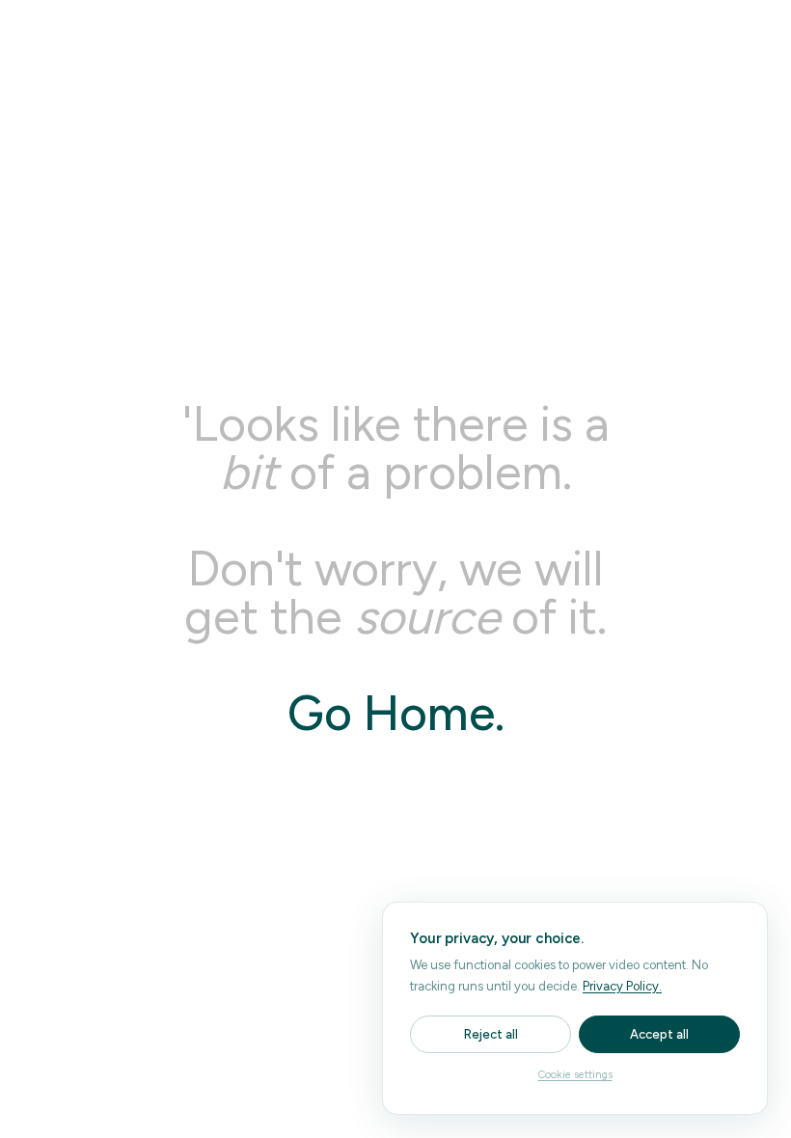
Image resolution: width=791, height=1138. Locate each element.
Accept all (659, 1034)
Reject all (491, 1034)
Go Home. (396, 713)
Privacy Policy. (622, 986)
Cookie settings (575, 1075)
